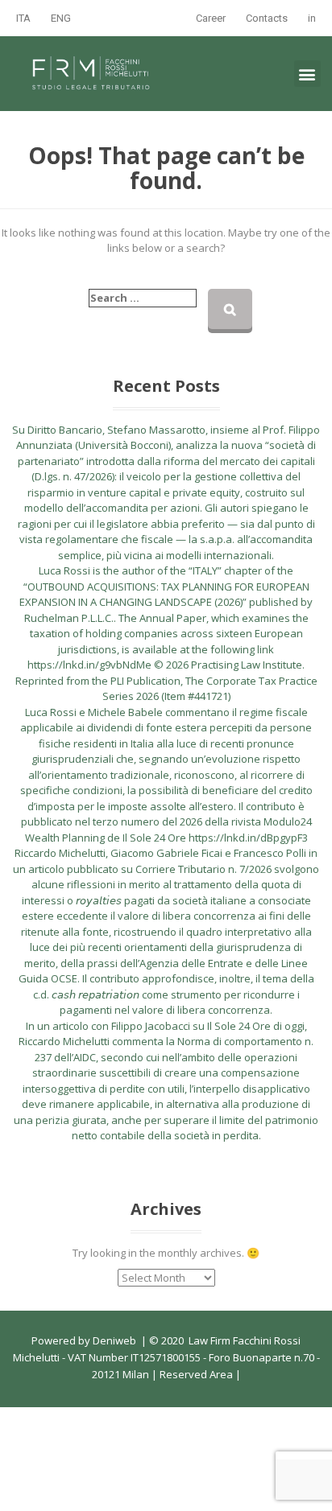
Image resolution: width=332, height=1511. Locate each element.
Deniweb (114, 1340)
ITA (23, 18)
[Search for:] (142, 298)
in (312, 18)
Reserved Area (195, 1374)
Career (211, 18)
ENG (61, 18)
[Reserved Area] (234, 1374)
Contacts (267, 18)
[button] (307, 73)
